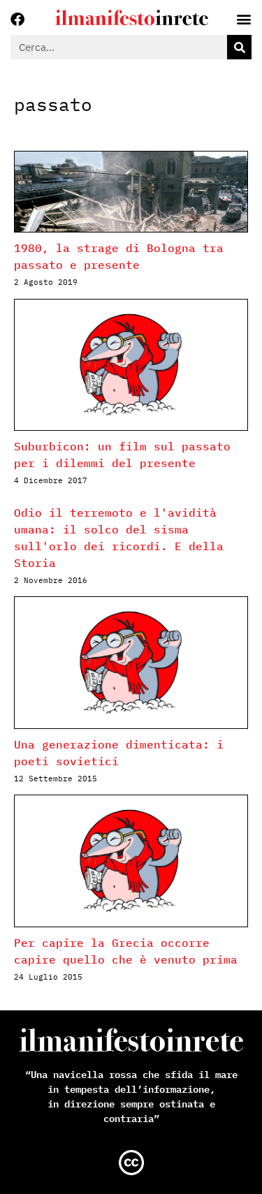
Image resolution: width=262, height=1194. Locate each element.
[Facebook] (17, 20)
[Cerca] (239, 47)
